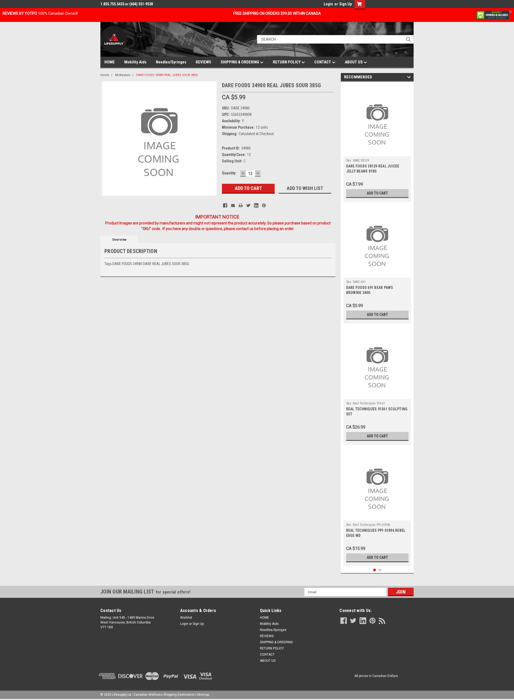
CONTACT (323, 62)
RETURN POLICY (287, 62)
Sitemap (203, 695)
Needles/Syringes (171, 62)
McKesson (122, 75)
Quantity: (229, 173)
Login (328, 4)
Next (409, 78)
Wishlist (186, 617)
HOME (109, 62)
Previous (404, 78)
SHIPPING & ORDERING (240, 62)
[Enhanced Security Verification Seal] (493, 15)
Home (104, 75)
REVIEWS (203, 62)
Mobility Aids (135, 62)
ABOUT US (354, 62)
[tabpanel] (377, 143)
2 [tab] (380, 570)
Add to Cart (377, 193)
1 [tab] (374, 570)
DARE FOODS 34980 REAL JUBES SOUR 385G (167, 75)
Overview (119, 240)
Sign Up (345, 4)
